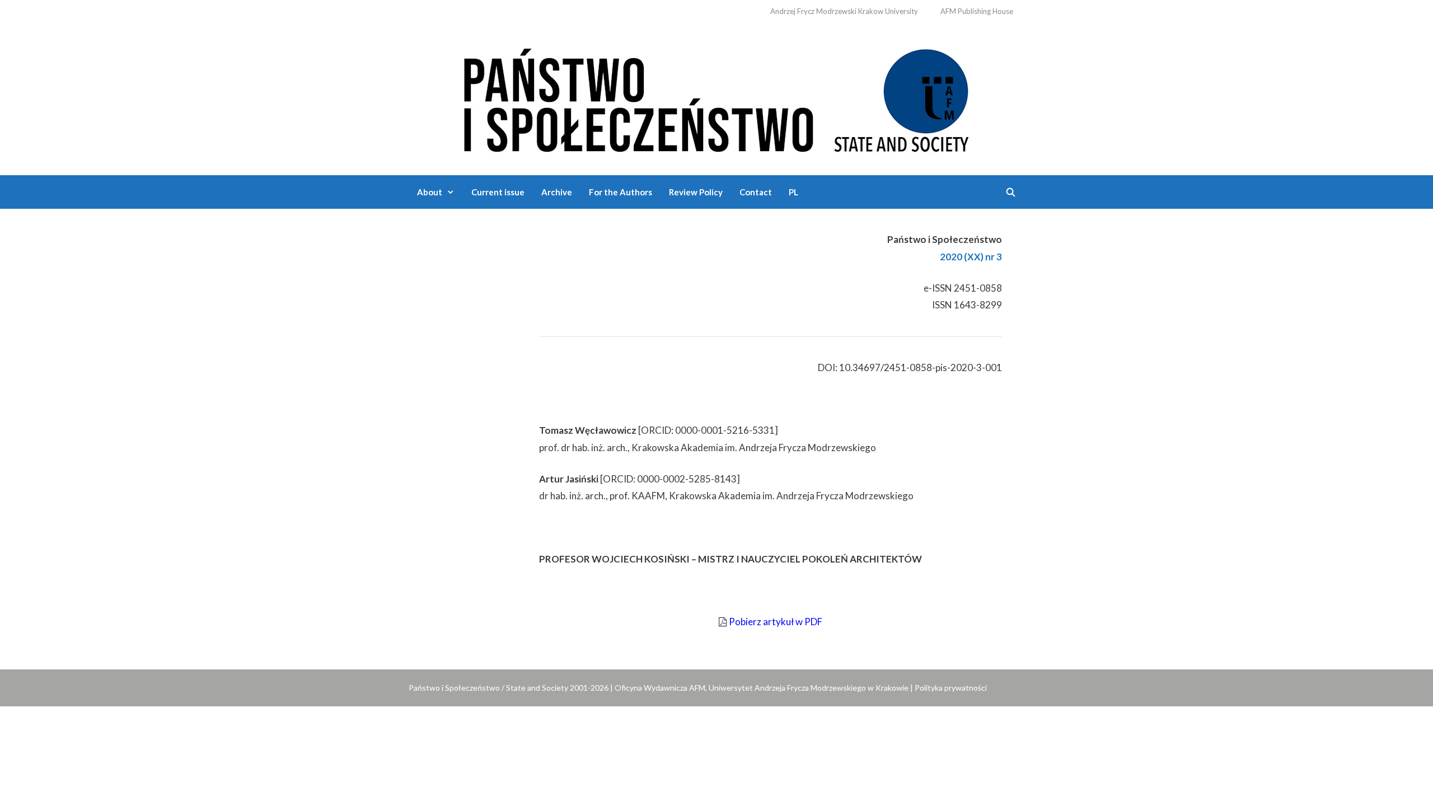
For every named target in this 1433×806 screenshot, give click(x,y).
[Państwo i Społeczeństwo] (716, 98)
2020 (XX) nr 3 (971, 257)
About (429, 192)
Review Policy (696, 192)
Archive (556, 192)
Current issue (498, 192)
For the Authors (620, 192)
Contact (755, 192)
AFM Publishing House (976, 11)
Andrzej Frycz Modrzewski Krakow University (844, 11)
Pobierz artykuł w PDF (775, 621)
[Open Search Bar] (1010, 192)
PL (793, 192)
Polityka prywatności (951, 687)
